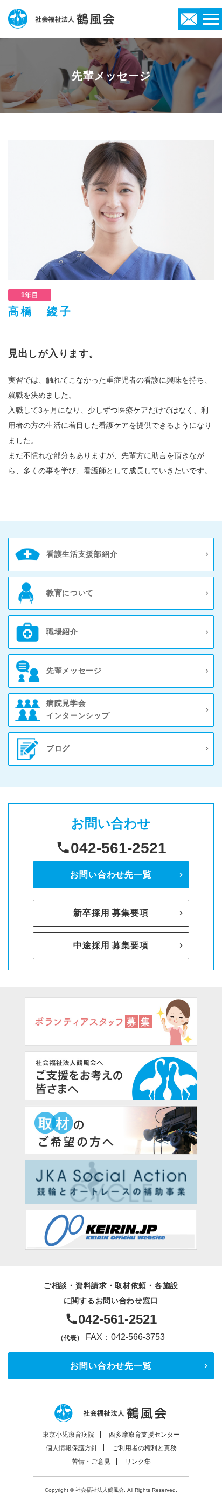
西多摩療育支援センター (144, 1434)
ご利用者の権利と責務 (144, 1448)
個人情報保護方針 (72, 1448)
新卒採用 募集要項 (110, 912)
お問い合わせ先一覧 (110, 874)
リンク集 (138, 1461)
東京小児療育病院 (68, 1434)
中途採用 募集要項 (110, 945)
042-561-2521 (118, 848)
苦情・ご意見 (91, 1461)
